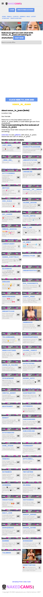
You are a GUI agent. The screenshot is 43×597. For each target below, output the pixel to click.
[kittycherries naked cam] (11, 170)
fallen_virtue (29, 216)
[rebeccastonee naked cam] (11, 347)
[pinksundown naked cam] (32, 416)
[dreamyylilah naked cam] (11, 308)
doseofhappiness (30, 337)
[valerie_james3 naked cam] (32, 347)
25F (39, 502)
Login (12, 10)
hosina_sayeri (29, 528)
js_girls (27, 242)
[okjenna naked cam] (32, 482)
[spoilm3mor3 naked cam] (11, 375)
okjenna (27, 485)
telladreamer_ (9, 337)
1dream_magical (9, 229)
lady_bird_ (7, 145)
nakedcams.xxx (20, 592)
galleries (17, 135)
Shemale (23, 16)
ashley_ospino (29, 514)
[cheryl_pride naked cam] (32, 293)
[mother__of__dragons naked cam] (32, 186)
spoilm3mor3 (8, 378)
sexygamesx (28, 500)
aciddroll (6, 485)
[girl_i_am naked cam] (32, 225)
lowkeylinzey (8, 244)
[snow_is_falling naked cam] (11, 362)
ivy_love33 (7, 214)
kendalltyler (29, 256)
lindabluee (27, 172)
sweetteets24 (29, 565)
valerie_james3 (30, 350)
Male (28, 16)
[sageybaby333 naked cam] (32, 389)
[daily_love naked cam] (11, 510)
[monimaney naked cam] (32, 538)
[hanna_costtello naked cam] (11, 253)
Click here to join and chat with (21, 99)
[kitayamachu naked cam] (11, 429)
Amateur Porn (17, 582)
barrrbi (5, 541)
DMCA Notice (31, 592)
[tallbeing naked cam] (11, 550)
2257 (39, 592)
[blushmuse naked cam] (11, 266)
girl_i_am (27, 227)
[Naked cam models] (15, 3)
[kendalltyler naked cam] (32, 253)
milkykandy (7, 406)
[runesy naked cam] (11, 415)
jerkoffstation (30, 160)
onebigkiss (27, 322)
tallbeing (6, 553)
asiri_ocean (7, 446)
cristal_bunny (9, 393)
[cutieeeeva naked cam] (32, 404)
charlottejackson (31, 147)
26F (18, 488)
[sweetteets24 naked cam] (32, 556)
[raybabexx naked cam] (11, 469)
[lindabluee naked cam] (32, 169)
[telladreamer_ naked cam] (11, 333)
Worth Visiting (16, 18)
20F (18, 396)
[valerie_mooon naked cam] (32, 199)
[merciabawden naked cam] (11, 293)
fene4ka (6, 459)
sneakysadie (7, 500)
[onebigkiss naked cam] (32, 313)
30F (39, 271)
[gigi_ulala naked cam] (11, 198)
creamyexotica (30, 270)
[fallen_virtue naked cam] (32, 212)
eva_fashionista (30, 283)
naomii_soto (28, 378)
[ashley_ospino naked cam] (32, 511)
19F (18, 177)
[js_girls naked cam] (32, 240)
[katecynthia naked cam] (32, 361)
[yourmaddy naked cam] (32, 443)
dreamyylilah (8, 311)
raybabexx (7, 472)
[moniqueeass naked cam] (11, 524)
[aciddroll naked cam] (11, 482)
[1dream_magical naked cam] (11, 226)
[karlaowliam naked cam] (32, 428)
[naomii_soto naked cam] (32, 375)
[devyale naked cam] (11, 185)
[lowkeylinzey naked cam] (11, 240)
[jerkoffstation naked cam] (32, 156)
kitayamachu (8, 433)
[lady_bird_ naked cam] (11, 143)
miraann (6, 282)
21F (39, 163)
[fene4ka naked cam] (11, 456)
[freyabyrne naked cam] (32, 469)
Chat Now (19, 38)
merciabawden (8, 297)
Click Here (5, 135)
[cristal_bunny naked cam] (11, 389)
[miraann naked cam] (11, 279)
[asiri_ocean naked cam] (11, 443)
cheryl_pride (29, 297)
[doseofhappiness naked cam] (32, 333)
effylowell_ (28, 459)
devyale (5, 188)
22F (39, 174)
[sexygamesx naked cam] (32, 496)
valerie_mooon (30, 203)
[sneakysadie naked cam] (11, 496)
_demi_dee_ (7, 160)
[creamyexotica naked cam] (32, 267)
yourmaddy (28, 446)
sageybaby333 (29, 393)
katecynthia (28, 363)
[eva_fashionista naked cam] (32, 280)
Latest (33, 16)
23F (19, 367)
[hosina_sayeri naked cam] (32, 524)
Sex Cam (27, 582)
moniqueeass (8, 528)
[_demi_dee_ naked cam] (11, 156)
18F (18, 148)
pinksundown (29, 419)
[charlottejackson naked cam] (32, 143)
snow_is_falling (10, 365)
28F (19, 232)
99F (39, 256)
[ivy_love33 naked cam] (11, 212)
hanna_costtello (10, 257)
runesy (5, 418)
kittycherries (8, 173)
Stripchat (6, 18)
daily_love (7, 513)
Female (9, 16)
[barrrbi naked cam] (11, 538)
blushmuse (7, 269)
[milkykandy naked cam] (11, 404)
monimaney (28, 541)
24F (40, 340)
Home (4, 16)
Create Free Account (25, 10)
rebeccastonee (9, 350)
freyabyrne (28, 472)
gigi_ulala (7, 201)
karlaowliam (29, 431)
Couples (16, 16)
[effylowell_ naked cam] (32, 456)
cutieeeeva (28, 406)
